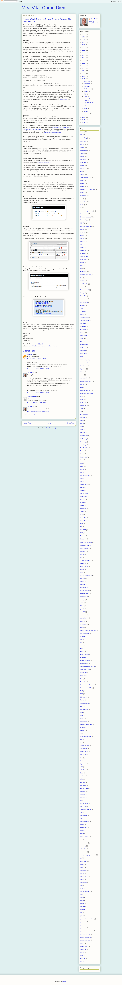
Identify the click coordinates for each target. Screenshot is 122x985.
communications (85, 320)
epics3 (82, 864)
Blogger (64, 981)
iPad (81, 199)
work (81, 396)
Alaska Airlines (84, 654)
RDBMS (82, 554)
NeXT (82, 718)
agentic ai (83, 785)
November (87, 83)
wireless (82, 305)
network (82, 906)
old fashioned (84, 618)
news (81, 265)
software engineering (86, 211)
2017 (84, 58)
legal (81, 247)
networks (48, 346)
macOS (82, 612)
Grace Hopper (84, 703)
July (85, 94)
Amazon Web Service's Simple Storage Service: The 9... (89, 102)
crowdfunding (84, 587)
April (85, 108)
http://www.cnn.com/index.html (60, 127)
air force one (84, 788)
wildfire (82, 961)
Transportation (84, 317)
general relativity (85, 475)
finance (82, 241)
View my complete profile (94, 22)
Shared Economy (85, 736)
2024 (84, 39)
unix (81, 955)
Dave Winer (83, 353)
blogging (82, 417)
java (81, 429)
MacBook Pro (84, 448)
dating (82, 833)
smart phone (84, 435)
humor (82, 262)
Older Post (70, 423)
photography (84, 302)
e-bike (82, 603)
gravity (82, 609)
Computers (83, 150)
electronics (83, 852)
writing (82, 511)
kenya (82, 487)
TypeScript (83, 748)
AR (81, 648)
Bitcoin (82, 314)
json (81, 888)
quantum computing (86, 381)
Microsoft (83, 250)
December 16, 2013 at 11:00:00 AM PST (38, 411)
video (81, 338)
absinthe (82, 776)
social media (84, 284)
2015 (84, 63)
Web (81, 171)
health (82, 423)
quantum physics (85, 940)
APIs (81, 514)
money (82, 238)
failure (82, 606)
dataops (82, 830)
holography (83, 870)
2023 (84, 42)
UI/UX (82, 235)
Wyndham (83, 770)
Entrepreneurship (85, 217)
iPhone (82, 147)
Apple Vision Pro (85, 660)
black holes (83, 806)
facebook (83, 271)
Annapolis (83, 311)
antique (82, 794)
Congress (83, 675)
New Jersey (83, 721)
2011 (84, 73)
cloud (81, 466)
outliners (82, 621)
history (82, 867)
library (82, 897)
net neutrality (84, 378)
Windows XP (84, 414)
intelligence (83, 882)
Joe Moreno (30, 372)
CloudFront (83, 672)
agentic (82, 782)
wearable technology (86, 393)
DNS (81, 533)
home (82, 873)
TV (81, 411)
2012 (84, 71)
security (82, 186)
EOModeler (83, 697)
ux (81, 639)
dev (81, 840)
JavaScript (83, 445)
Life (81, 135)
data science (84, 596)
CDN (81, 524)
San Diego (83, 259)
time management (85, 390)
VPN (81, 758)
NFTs (81, 715)
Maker (82, 451)
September (87, 89)
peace (82, 915)
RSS (81, 557)
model (82, 900)
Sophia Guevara (32, 396)
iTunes (82, 481)
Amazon (82, 232)
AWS (81, 308)
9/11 (81, 645)
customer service (85, 177)
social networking (85, 274)
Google (82, 293)
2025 (84, 37)
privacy (82, 332)
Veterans (83, 563)
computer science (85, 226)
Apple (82, 132)
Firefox (82, 700)
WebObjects (84, 566)
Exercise (82, 536)
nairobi (82, 903)
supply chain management (88, 630)
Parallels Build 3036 (86, 724)
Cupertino (83, 682)
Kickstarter (83, 405)
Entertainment (84, 290)
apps (81, 572)
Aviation (82, 153)
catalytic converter (85, 809)
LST (81, 706)
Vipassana (83, 764)
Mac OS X (83, 168)
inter (81, 885)
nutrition (82, 909)
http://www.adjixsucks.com (44, 162)
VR (81, 761)
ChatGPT (83, 530)
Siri (81, 739)
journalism (83, 323)
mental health (84, 493)
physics (82, 432)
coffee (82, 420)
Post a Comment (30, 415)
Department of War (86, 688)
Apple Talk (83, 518)
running (82, 502)
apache (82, 797)
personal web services (87, 919)
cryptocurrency (84, 821)
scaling (82, 505)
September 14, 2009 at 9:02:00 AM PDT (38, 393)
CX (81, 527)
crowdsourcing (84, 590)
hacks (82, 478)
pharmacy (83, 922)
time (81, 387)
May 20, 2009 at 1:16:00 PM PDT (36, 359)
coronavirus (83, 299)
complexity (83, 815)
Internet (43, 346)
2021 (84, 47)
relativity (82, 499)
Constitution (83, 214)
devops (82, 600)
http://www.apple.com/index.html (32, 129)
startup (82, 287)
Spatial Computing (85, 560)
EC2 (81, 694)
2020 (84, 50)
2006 (84, 122)
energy (82, 469)
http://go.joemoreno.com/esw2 (52, 132)
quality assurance (85, 937)
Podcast (82, 727)
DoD (81, 691)
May (85, 96)
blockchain (83, 457)
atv (81, 800)
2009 (84, 78)
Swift (81, 408)
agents (82, 569)
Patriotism (83, 551)
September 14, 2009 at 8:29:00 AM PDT (38, 369)
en (81, 858)
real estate (83, 624)
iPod (81, 426)
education (83, 849)
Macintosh (83, 195)
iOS (81, 244)
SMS (81, 356)
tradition (82, 636)
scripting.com (84, 946)
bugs (81, 460)
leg (81, 894)
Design (82, 165)
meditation (83, 615)
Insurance (83, 539)
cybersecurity (84, 363)
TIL (81, 742)
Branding (83, 442)
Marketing (83, 159)
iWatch (82, 879)
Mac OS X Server (85, 545)
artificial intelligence (86, 575)
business (83, 141)
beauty (82, 454)
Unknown (30, 354)
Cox (81, 679)
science (82, 253)
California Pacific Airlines (87, 666)
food (81, 278)
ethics (82, 229)
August (86, 91)
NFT (81, 712)
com (81, 812)
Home (49, 423)
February (87, 114)
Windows (83, 329)
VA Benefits (83, 754)
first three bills (63, 99)
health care (83, 366)
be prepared (84, 803)
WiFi (81, 767)
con (81, 818)
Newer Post (27, 423)
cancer (82, 581)
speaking (83, 949)
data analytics (84, 593)
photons (82, 925)
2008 (84, 117)
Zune (81, 773)
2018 (84, 55)
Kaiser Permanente (86, 542)
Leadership (83, 220)
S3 (81, 733)
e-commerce (84, 843)
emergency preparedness (88, 855)
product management (86, 931)
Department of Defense (87, 685)
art (81, 268)
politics (82, 183)
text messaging (84, 633)
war (81, 642)
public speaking (85, 934)
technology (54, 346)
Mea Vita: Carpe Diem (44, 7)
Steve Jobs (83, 296)
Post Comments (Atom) (52, 428)
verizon (82, 958)
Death (82, 399)
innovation (83, 202)
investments (83, 484)
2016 (84, 60)
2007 (84, 119)
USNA (82, 223)
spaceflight (83, 335)
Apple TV (83, 657)
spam (82, 627)
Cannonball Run (85, 669)
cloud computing (85, 360)
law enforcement (85, 891)
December (87, 81)
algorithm (83, 791)
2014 (84, 65)
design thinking (84, 836)
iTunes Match (84, 876)
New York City (84, 548)
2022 (84, 45)
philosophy (83, 496)
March (86, 111)
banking (82, 578)
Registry (82, 730)
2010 (84, 76)
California (83, 350)
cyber (82, 824)
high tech (83, 369)
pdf (81, 912)
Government (84, 256)
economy (83, 846)
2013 (84, 68)
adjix (81, 779)
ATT (81, 341)
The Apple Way (84, 745)
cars (81, 463)
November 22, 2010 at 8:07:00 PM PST (38, 403)
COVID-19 (83, 347)
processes (83, 928)
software (82, 384)
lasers (82, 490)
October (86, 86)
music (82, 375)
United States (84, 751)
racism (82, 943)
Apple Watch (84, 344)
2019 (84, 52)
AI (80, 208)
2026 (84, 34)
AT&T (82, 651)
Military (82, 156)
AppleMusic (83, 520)
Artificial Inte (84, 663)
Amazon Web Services (33, 346)
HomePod (83, 402)
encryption (83, 861)
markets (82, 280)
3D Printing (83, 439)
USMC (82, 180)
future (82, 472)
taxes (81, 952)
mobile (82, 192)
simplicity (83, 326)
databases (83, 827)
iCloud (82, 372)
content (82, 584)
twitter (82, 205)
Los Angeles (84, 709)
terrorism (83, 508)
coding (82, 174)
